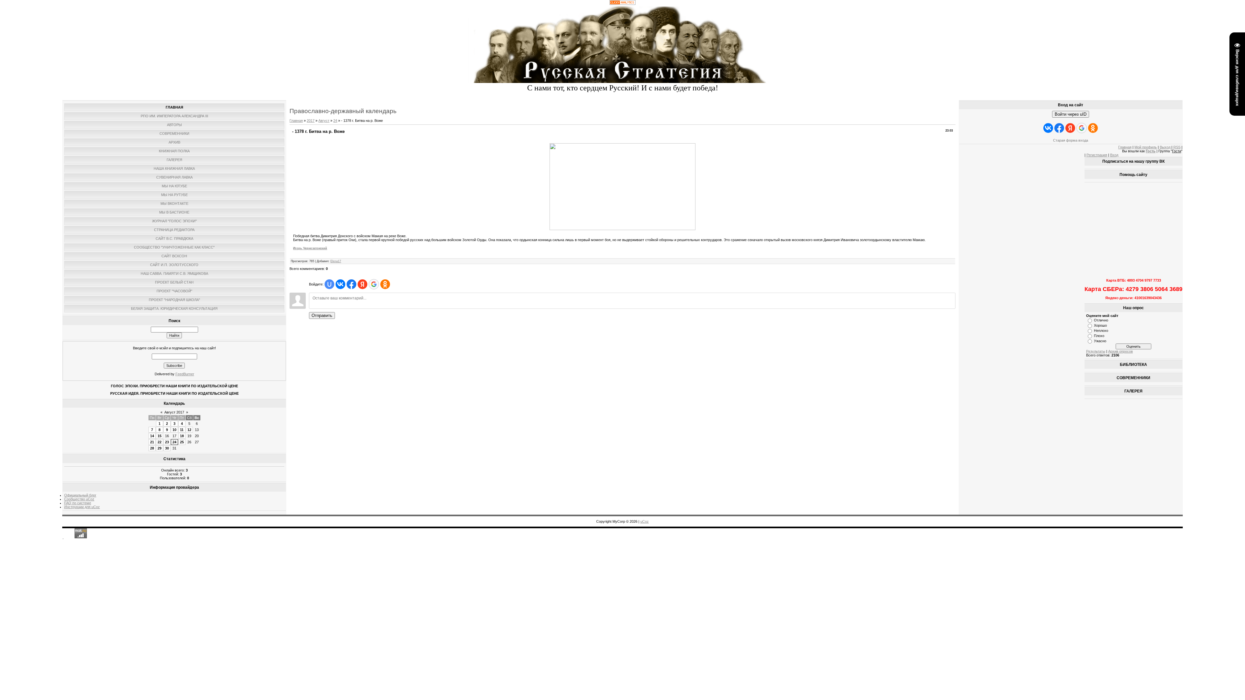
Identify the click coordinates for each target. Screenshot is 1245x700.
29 (159, 448)
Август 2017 (174, 412)
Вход (1114, 155)
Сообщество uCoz (79, 499)
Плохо (1099, 336)
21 (152, 442)
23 (167, 442)
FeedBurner (184, 374)
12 (189, 430)
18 (182, 436)
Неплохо (1101, 330)
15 (159, 436)
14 (152, 436)
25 (182, 442)
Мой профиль (1145, 147)
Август (323, 120)
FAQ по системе (77, 503)
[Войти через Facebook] (351, 284)
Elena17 (335, 261)
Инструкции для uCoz (82, 507)
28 (152, 448)
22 (159, 442)
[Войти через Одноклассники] (385, 284)
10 (174, 430)
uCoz (644, 521)
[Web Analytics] (622, 4)
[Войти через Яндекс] (362, 284)
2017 (310, 120)
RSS (1176, 147)
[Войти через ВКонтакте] (340, 284)
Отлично (1101, 320)
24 (174, 442)
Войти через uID (1070, 114)
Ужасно (1100, 341)
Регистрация (1096, 155)
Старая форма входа (1070, 140)
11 (182, 430)
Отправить (322, 315)
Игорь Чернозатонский (310, 248)
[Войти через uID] (329, 284)
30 (167, 448)
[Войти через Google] (374, 284)
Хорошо (1100, 325)
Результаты (1095, 351)
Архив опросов (1120, 351)
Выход (1165, 147)
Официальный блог (80, 495)
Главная (296, 120)
